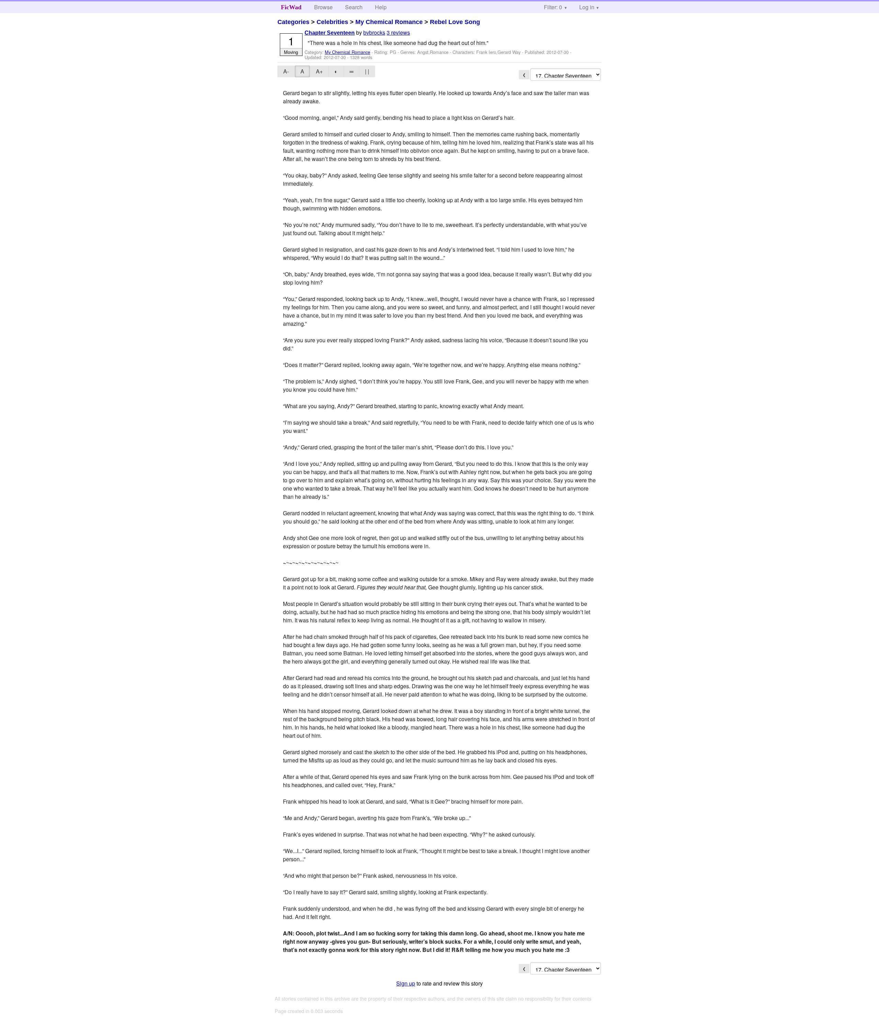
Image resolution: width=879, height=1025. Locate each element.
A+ (319, 71)
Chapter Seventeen (330, 33)
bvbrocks (374, 32)
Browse (323, 7)
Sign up (405, 983)
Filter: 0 (553, 7)
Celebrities (332, 22)
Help (381, 7)
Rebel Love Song (455, 22)
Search (354, 7)
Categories (293, 22)
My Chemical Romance (389, 22)
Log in (586, 7)
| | (367, 71)
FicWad (291, 7)
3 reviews (398, 32)
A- (286, 71)
